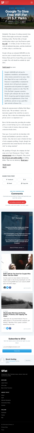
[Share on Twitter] (7, 287)
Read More (28, 360)
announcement (6, 155)
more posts (12, 361)
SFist (4, 370)
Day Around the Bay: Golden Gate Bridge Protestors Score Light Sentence (17, 228)
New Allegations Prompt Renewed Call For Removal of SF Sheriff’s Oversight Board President (17, 241)
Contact (3, 405)
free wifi (4, 44)
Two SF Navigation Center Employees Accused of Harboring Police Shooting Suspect (17, 234)
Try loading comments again (17, 202)
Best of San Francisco (6, 388)
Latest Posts (4, 383)
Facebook (3, 412)
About (2, 395)
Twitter (3, 415)
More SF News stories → (17, 247)
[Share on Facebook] (10, 287)
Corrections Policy (5, 402)
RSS (2, 417)
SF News (11, 8)
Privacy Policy (4, 427)
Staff (2, 397)
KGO (4, 167)
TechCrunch (6, 67)
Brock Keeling (20, 8)
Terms (2, 429)
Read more (24, 160)
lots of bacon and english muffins (12, 158)
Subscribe (17, 351)
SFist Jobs (3, 385)
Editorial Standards (6, 400)
